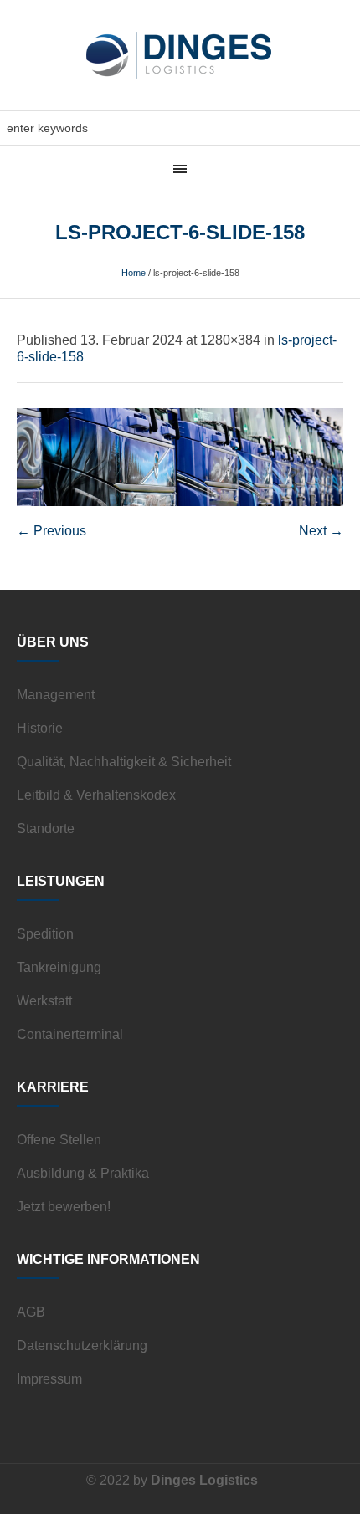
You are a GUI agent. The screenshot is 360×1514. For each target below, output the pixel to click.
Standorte (46, 828)
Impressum (49, 1379)
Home (133, 273)
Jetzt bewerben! (64, 1206)
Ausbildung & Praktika (83, 1173)
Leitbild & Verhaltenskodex (96, 795)
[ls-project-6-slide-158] (180, 457)
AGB (31, 1312)
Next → (321, 531)
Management (56, 695)
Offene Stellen (59, 1140)
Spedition (45, 934)
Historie (40, 728)
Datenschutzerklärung (82, 1345)
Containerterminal (70, 1034)
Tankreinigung (59, 967)
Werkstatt (44, 1001)
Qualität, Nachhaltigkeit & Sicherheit (124, 761)
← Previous (51, 531)
